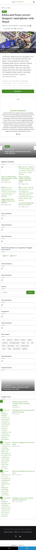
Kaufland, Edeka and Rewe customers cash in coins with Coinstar (20, 403)
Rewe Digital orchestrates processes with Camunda (17, 152)
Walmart (24, 348)
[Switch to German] (22, 545)
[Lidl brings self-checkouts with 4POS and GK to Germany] (6, 424)
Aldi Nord (9, 340)
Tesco (4, 348)
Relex (3, 345)
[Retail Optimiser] (18, 2)
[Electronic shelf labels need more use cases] (6, 483)
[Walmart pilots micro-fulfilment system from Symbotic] (9, 192)
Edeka (23, 343)
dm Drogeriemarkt (14, 343)
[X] (16, 536)
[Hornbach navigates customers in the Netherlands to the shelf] (18, 381)
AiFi (3, 340)
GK (28, 343)
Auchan (29, 340)
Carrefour (4, 343)
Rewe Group (11, 345)
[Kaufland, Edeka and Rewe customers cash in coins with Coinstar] (6, 404)
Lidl (32, 343)
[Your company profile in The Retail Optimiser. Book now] (18, 305)
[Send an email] (30, 25)
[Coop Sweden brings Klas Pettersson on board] (27, 194)
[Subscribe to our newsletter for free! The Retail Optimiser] (18, 316)
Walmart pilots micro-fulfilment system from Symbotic (8, 200)
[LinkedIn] (19, 134)
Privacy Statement (26, 532)
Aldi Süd (16, 340)
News (9, 8)
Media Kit (17, 532)
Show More (17, 91)
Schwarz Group (25, 345)
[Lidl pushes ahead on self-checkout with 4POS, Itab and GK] (6, 507)
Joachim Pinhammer (24, 25)
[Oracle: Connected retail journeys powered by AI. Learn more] (18, 280)
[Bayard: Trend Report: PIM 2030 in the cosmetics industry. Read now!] (18, 327)
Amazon (23, 340)
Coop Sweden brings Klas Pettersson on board (26, 203)
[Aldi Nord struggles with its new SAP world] (6, 455)
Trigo (9, 348)
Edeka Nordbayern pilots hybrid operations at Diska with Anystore (9, 178)
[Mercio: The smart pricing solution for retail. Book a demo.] (18, 229)
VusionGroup (16, 348)
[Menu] (34, 3)
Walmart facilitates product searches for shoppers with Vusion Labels (25, 179)
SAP (17, 345)
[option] (18, 148)
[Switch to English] (14, 545)
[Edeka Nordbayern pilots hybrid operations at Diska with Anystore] (9, 170)
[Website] (17, 134)
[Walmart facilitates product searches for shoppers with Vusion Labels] (27, 170)
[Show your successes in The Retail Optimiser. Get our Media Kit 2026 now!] (18, 361)
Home (5, 8)
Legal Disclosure (8, 532)
